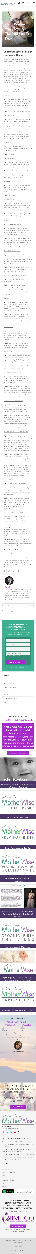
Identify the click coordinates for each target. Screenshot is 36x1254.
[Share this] (4, 571)
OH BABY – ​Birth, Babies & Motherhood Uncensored (18, 1154)
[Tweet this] (9, 571)
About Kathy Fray (9, 683)
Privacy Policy (18, 1246)
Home (5, 680)
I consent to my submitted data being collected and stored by (18, 655)
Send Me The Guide (15, 662)
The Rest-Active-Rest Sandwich (12, 1142)
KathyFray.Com (12, 657)
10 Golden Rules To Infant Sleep (12, 1159)
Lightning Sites (18, 1242)
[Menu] (34, 3)
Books (5, 691)
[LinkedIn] (11, 1132)
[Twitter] (7, 1132)
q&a (5, 702)
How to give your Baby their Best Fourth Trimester (17, 1157)
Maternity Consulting (10, 687)
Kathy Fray (20, 43)
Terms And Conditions (18, 1250)
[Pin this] (18, 571)
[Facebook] (3, 1132)
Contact (6, 706)
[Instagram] (18, 1132)
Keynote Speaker (9, 694)
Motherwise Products (10, 698)
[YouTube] (15, 1132)
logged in (13, 611)
